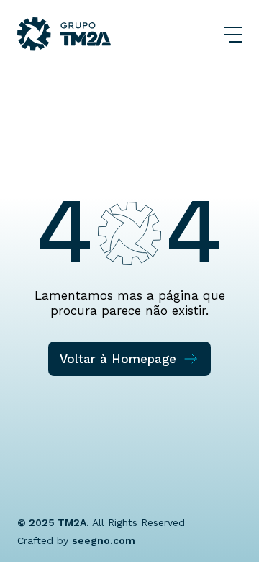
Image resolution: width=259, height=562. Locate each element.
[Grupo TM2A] (64, 34)
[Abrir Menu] (233, 34)
